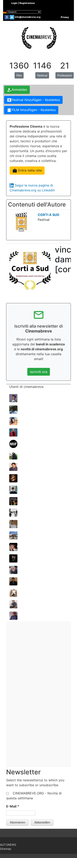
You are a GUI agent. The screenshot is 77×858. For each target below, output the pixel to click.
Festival (42, 75)
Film (19, 75)
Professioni (64, 75)
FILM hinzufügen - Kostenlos (31, 110)
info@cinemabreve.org (27, 17)
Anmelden (17, 90)
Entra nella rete (27, 170)
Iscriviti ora (38, 372)
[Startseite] (38, 37)
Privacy (65, 17)
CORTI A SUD (48, 215)
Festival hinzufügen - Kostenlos (33, 100)
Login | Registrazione (23, 3)
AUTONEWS (8, 844)
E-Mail (12, 806)
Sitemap (5, 848)
